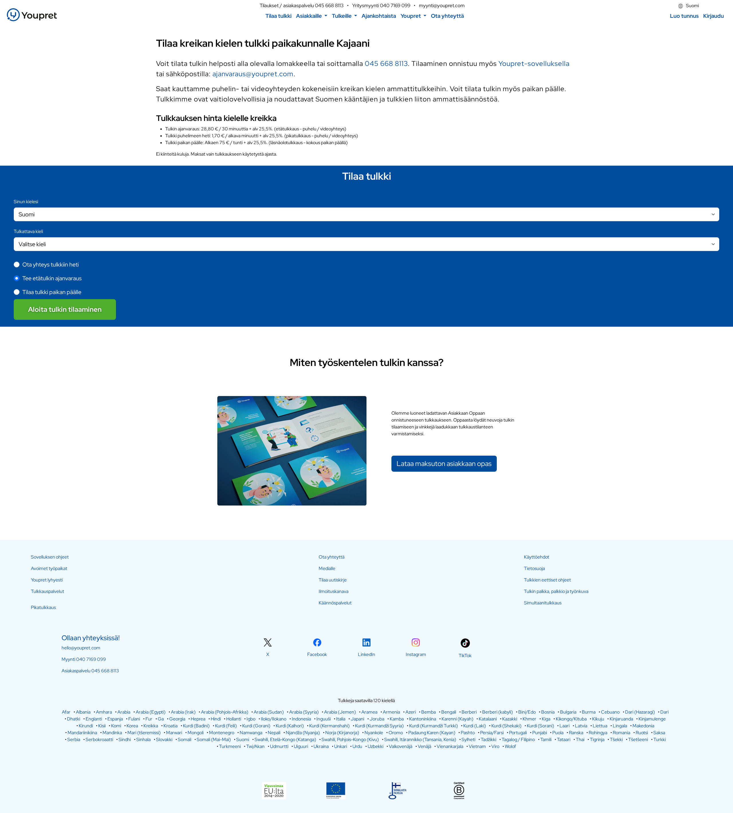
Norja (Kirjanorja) (342, 733)
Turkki (659, 739)
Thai (580, 739)
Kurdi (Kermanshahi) (329, 726)
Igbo (251, 719)
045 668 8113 (329, 5)
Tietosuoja (534, 568)
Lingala (620, 726)
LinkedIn (366, 654)
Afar (66, 712)
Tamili (545, 739)
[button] (312, 15)
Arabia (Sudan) (269, 712)
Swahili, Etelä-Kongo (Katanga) (285, 739)
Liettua (600, 726)
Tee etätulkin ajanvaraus (52, 278)
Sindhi (125, 739)
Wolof (510, 746)
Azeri (410, 712)
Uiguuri (301, 746)
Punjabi (539, 733)
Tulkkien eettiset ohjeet (547, 580)
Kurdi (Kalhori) (290, 726)
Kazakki (509, 719)
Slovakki (164, 739)
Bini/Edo (527, 712)
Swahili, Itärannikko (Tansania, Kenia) (420, 739)
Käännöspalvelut (335, 603)
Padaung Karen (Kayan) (431, 733)
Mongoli (196, 733)
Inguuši (323, 719)
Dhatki (73, 719)
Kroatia (170, 726)
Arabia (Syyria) (304, 712)
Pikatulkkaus (43, 607)
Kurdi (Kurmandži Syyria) (379, 726)
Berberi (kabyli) (497, 712)
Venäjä (424, 746)
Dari (664, 712)
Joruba (377, 719)
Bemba (428, 712)
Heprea (198, 719)
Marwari (174, 733)
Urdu (357, 746)
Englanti (94, 719)
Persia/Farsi (492, 733)
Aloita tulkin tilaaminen (65, 309)
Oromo (396, 733)
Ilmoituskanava (333, 591)
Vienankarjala (450, 746)
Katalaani (488, 719)
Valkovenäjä (400, 746)
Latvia (581, 726)
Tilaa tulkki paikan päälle (51, 292)
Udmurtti (279, 746)
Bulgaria (568, 712)
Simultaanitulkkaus (542, 603)
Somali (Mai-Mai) (214, 739)
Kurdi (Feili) (226, 726)
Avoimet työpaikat (49, 568)
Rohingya (598, 733)
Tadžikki (488, 739)
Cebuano (610, 712)
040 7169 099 (395, 5)
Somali (184, 739)
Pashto (468, 733)
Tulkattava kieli (28, 231)
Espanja (115, 719)
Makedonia (643, 726)
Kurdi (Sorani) (540, 726)
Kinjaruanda (621, 719)
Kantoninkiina (422, 719)
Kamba (397, 719)
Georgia (177, 719)
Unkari (340, 746)
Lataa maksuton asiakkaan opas (444, 463)
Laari (564, 726)
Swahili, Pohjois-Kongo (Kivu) (350, 739)
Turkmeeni (230, 746)
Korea (132, 726)
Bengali (448, 712)
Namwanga (251, 733)
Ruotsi (642, 733)
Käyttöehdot (536, 557)
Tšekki (616, 739)
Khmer (529, 719)
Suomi (692, 6)
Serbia (73, 739)
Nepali (274, 733)
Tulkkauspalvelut (47, 591)
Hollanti (233, 719)
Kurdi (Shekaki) (506, 726)
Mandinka (112, 733)
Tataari (563, 739)
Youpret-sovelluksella (534, 63)
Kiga (546, 719)
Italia (340, 719)
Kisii (102, 726)
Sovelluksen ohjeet (50, 557)
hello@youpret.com (81, 648)
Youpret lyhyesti (47, 580)
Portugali (518, 733)
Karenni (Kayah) (457, 719)
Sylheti (468, 739)
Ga (161, 719)
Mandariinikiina (82, 733)
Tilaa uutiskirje (333, 580)
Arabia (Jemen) (340, 712)
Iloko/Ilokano (273, 719)
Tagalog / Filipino (518, 739)
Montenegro (221, 733)
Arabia (123, 712)
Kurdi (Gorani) (256, 726)
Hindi (216, 719)
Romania (621, 733)
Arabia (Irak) (183, 712)
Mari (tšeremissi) (144, 733)
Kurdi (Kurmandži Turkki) (433, 726)
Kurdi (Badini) (196, 726)
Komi (116, 726)
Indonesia (301, 719)
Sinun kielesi (26, 202)
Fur (148, 719)
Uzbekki (375, 746)
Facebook (317, 654)
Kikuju (598, 719)
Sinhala (143, 739)
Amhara (104, 712)
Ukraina (321, 746)
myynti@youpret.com (442, 5)
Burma (589, 712)
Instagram (416, 654)
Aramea (369, 712)
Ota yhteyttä (331, 557)
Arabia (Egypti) (150, 712)
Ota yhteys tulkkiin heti (50, 264)
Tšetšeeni (638, 739)
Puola (557, 733)
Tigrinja (597, 739)
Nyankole (373, 733)
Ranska (576, 733)
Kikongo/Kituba (571, 719)
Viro (495, 746)
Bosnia (548, 712)
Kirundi (86, 726)
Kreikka (150, 726)
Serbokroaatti (99, 739)
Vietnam (477, 746)
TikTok (465, 656)
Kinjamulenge (652, 719)
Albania (83, 712)
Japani (357, 719)
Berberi (469, 712)
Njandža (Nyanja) (303, 733)
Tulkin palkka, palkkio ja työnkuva (556, 591)
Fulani (134, 719)
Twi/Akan (255, 746)
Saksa (659, 733)
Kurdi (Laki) (474, 726)
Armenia (391, 712)
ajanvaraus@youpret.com (252, 73)
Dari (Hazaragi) (640, 712)
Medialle (327, 568)
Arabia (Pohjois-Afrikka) (224, 712)
